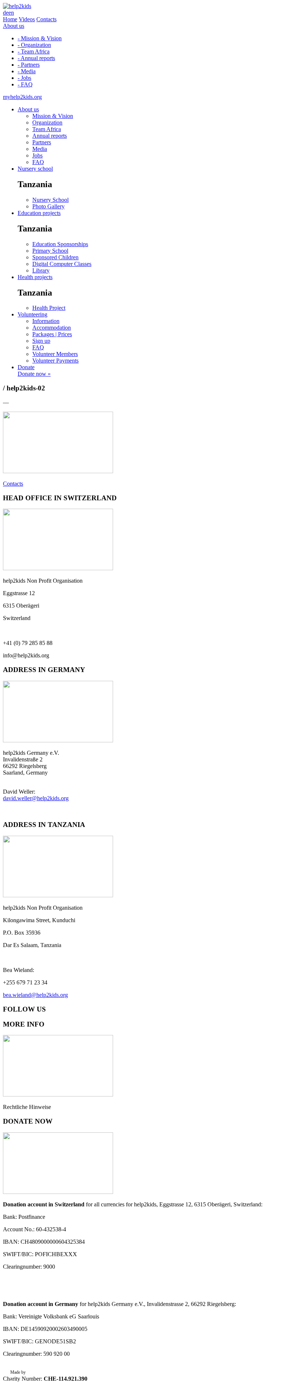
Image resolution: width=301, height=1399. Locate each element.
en (11, 13)
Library (41, 270)
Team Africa (46, 129)
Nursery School (50, 200)
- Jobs (24, 78)
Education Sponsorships (60, 244)
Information (45, 321)
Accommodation (51, 327)
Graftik (33, 1372)
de (5, 13)
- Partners (29, 65)
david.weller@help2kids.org (36, 798)
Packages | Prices (52, 334)
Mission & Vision (52, 116)
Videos (27, 19)
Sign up (41, 341)
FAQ (38, 162)
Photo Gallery (48, 206)
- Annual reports (36, 58)
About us (13, 26)
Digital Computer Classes (61, 264)
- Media (27, 71)
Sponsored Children (55, 257)
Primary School (50, 251)
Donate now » (34, 374)
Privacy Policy (23, 1382)
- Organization (34, 45)
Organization (47, 122)
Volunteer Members (55, 354)
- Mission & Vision (40, 38)
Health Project (48, 308)
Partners (41, 142)
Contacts (46, 19)
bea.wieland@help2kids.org (35, 995)
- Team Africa (34, 51)
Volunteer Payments (55, 360)
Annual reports (49, 136)
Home (10, 19)
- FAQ (25, 84)
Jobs (37, 155)
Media (39, 149)
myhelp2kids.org (22, 97)
